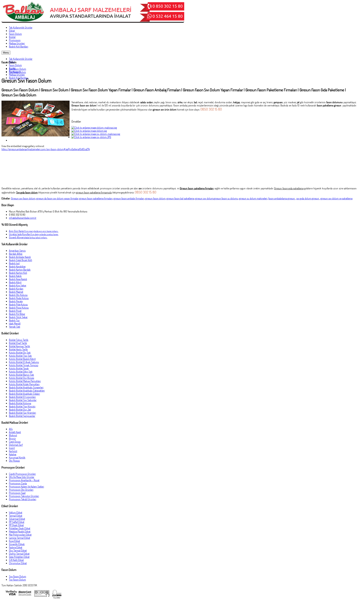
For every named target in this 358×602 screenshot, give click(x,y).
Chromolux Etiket (18, 563)
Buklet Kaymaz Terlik (19, 346)
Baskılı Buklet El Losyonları (22, 396)
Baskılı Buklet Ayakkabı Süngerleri (26, 387)
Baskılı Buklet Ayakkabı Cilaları (24, 393)
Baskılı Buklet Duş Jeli (20, 409)
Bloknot (13, 435)
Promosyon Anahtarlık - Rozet (24, 480)
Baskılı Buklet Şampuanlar (22, 415)
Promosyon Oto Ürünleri (21, 489)
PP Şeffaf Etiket (16, 522)
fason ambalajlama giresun (281, 198)
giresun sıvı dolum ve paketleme (336, 198)
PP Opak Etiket (16, 525)
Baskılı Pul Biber (17, 314)
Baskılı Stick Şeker (18, 317)
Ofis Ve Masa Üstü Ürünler (21, 477)
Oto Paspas (14, 460)
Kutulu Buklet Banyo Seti (21, 374)
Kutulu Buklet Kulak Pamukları (24, 384)
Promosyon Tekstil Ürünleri (22, 499)
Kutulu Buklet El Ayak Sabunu (24, 362)
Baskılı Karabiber (17, 266)
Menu (6, 52)
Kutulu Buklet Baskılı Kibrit (22, 358)
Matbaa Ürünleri (17, 74)
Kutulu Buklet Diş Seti (20, 352)
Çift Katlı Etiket (16, 560)
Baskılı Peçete (16, 301)
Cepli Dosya (15, 441)
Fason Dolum (15, 65)
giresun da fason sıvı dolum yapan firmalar (57, 198)
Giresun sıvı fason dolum (23, 198)
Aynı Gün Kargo (33, 231)
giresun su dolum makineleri (253, 198)
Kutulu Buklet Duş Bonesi (21, 377)
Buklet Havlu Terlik (18, 349)
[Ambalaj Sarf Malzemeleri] (92, 21)
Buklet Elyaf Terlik (18, 343)
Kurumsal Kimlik (17, 457)
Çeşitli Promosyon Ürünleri (22, 473)
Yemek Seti (14, 326)
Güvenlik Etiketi (17, 544)
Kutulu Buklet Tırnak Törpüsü (23, 365)
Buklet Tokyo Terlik (18, 339)
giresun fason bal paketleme (180, 198)
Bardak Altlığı (15, 253)
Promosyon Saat (17, 492)
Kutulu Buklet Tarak (19, 368)
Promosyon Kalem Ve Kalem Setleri (26, 486)
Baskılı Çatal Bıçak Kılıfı (20, 260)
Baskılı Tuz (14, 320)
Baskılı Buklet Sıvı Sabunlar (23, 400)
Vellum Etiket (15, 512)
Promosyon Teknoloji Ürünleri (24, 496)
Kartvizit (13, 451)
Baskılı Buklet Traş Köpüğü (22, 406)
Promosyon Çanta (18, 483)
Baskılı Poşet (15, 310)
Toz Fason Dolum (17, 72)
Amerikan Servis (17, 250)
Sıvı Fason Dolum (17, 68)
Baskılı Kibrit (15, 282)
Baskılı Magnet (16, 291)
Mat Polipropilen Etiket (20, 534)
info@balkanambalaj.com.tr (22, 217)
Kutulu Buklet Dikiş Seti (20, 371)
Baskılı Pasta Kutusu (19, 298)
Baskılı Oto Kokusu (18, 295)
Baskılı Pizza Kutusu (19, 307)
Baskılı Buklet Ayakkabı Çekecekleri (27, 390)
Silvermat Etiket (17, 518)
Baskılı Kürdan (16, 288)
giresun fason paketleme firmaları (96, 198)
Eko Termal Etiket (18, 550)
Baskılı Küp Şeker (17, 285)
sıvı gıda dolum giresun (308, 198)
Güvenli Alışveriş (28, 237)
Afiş (11, 429)
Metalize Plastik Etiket (19, 531)
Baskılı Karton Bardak (20, 269)
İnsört (12, 448)
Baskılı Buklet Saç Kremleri (22, 412)
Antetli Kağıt (15, 432)
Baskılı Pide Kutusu (18, 304)
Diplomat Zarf (16, 444)
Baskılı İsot (14, 263)
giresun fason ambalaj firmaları (129, 198)
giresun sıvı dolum (204, 198)
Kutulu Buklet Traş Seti (20, 355)
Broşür (12, 438)
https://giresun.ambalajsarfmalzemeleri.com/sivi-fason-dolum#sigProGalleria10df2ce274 (45, 149)
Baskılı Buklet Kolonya (20, 403)
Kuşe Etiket (14, 541)
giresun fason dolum (155, 198)
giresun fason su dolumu (226, 198)
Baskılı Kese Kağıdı (18, 279)
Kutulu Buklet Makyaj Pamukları (25, 381)
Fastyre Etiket (15, 547)
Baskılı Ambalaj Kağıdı (20, 257)
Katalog (12, 454)
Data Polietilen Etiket (19, 556)
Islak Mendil (15, 323)
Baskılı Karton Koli (18, 272)
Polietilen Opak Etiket (19, 528)
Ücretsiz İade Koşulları (33, 234)
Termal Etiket (15, 515)
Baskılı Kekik (15, 276)
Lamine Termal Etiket (19, 537)
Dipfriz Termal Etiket (19, 553)
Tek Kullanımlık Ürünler (20, 58)
